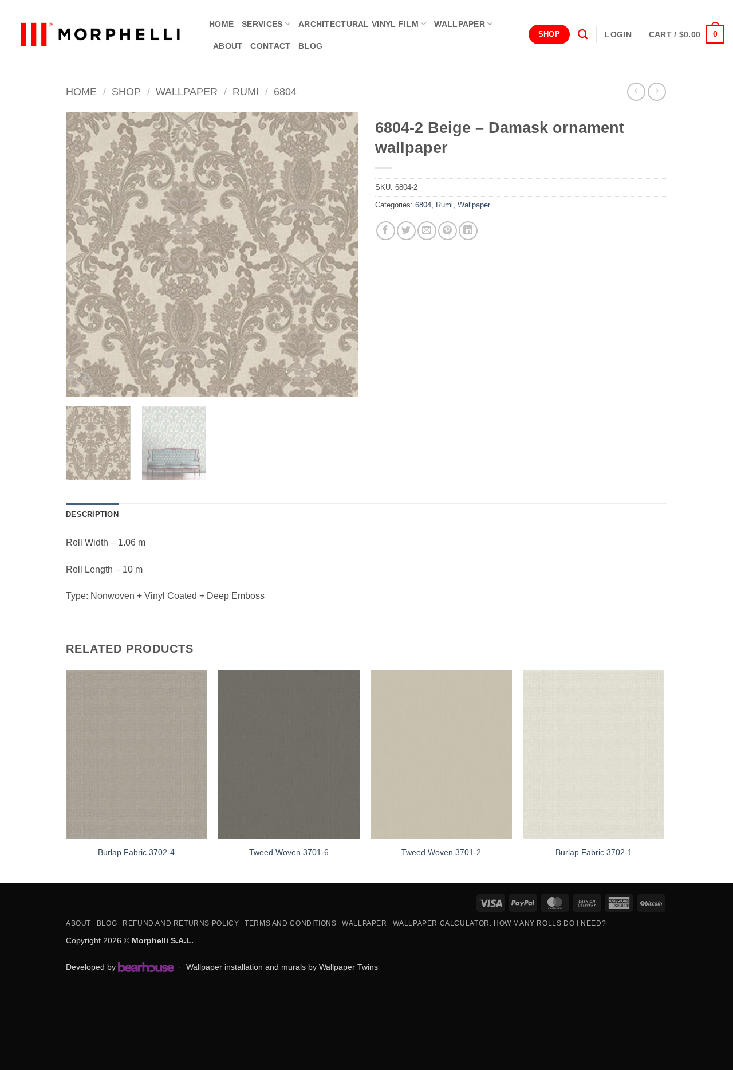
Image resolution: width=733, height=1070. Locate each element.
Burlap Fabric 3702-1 (593, 852)
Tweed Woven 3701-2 (441, 852)
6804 (285, 91)
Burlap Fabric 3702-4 (136, 852)
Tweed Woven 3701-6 (289, 852)
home (221, 24)
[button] (618, 34)
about (227, 45)
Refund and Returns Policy (181, 923)
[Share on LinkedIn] (468, 230)
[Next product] (636, 91)
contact (270, 45)
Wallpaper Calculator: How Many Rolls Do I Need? (499, 923)
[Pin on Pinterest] (447, 230)
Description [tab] (92, 514)
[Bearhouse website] (146, 967)
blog (310, 45)
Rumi (245, 91)
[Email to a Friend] (426, 230)
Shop (126, 91)
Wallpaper (459, 24)
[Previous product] (656, 91)
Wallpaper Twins (348, 966)
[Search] (583, 34)
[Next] (338, 254)
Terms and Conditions (290, 923)
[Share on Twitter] (406, 230)
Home (81, 91)
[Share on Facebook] (385, 230)
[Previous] (86, 254)
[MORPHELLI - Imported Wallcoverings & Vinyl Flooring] (100, 34)
